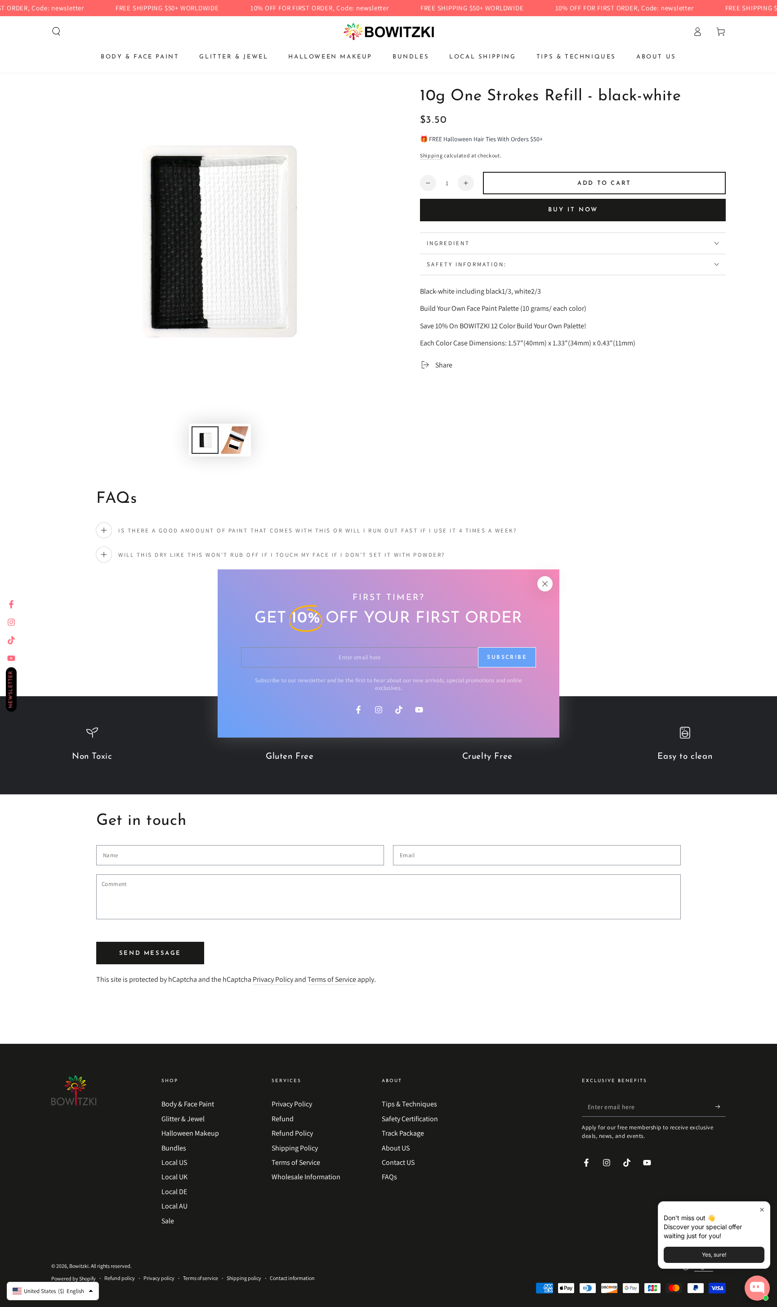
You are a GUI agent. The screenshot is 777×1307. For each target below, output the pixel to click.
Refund (283, 1118)
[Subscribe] (720, 1106)
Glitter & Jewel (183, 1118)
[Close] (545, 584)
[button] (56, 31)
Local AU (174, 1206)
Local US (174, 1162)
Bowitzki (79, 1265)
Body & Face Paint (187, 1104)
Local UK (174, 1177)
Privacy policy (158, 1278)
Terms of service (200, 1278)
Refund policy (119, 1278)
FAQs (389, 1177)
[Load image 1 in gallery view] (205, 440)
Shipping (431, 155)
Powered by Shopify (73, 1278)
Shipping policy (244, 1278)
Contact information (292, 1278)
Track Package (403, 1133)
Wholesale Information (306, 1177)
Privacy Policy (273, 979)
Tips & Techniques (409, 1104)
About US (396, 1148)
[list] (388, 749)
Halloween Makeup (190, 1133)
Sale (167, 1221)
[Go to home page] (389, 31)
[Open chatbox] (757, 1288)
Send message (150, 953)
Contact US (398, 1162)
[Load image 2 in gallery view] (234, 440)
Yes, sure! (714, 1254)
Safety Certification (410, 1118)
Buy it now (573, 210)
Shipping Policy (295, 1148)
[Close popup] (762, 1209)
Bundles (173, 1148)
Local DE (174, 1191)
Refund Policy (292, 1133)
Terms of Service (332, 979)
